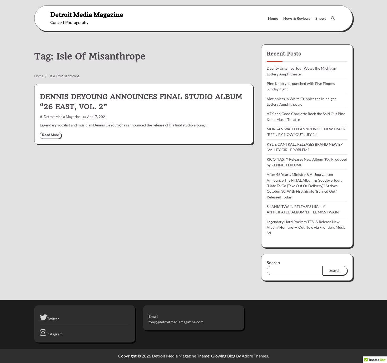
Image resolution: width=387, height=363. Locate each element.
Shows (320, 18)
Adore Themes (255, 355)
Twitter (53, 318)
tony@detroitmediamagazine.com (176, 322)
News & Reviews (296, 18)
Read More (50, 135)
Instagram (54, 334)
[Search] (333, 18)
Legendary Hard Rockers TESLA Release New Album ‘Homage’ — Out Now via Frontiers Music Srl (306, 227)
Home (273, 18)
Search (273, 262)
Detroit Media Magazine (86, 14)
